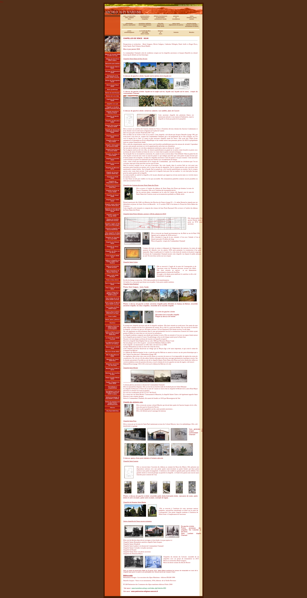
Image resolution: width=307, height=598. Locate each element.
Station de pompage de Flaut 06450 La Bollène (112, 398)
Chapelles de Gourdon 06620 (112, 159)
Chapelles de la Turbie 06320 (112, 200)
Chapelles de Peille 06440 (112, 177)
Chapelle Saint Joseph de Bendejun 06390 (112, 126)
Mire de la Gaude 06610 (112, 351)
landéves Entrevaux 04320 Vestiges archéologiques (113, 327)
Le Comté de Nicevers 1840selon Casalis (145, 32)
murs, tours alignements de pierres (176, 24)
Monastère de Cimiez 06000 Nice (112, 360)
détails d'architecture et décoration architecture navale (160, 17)
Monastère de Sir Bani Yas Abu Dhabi (112, 364)
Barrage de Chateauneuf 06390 (113, 72)
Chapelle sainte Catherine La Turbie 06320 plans (112, 205)
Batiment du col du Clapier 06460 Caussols (112, 76)
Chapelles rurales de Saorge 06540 (112, 215)
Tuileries (112, 407)
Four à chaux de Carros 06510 (113, 288)
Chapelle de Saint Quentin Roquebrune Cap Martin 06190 (112, 210)
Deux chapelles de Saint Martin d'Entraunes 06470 (112, 233)
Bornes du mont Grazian (112, 92)
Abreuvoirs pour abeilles (112, 63)
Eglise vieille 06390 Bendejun (112, 276)
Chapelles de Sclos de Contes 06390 (112, 191)
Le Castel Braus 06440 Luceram (112, 338)
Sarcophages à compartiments (112, 387)
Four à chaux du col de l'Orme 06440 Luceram (112, 298)
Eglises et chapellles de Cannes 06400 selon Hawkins (113, 262)
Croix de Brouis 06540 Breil (112, 256)
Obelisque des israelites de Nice (112, 373)
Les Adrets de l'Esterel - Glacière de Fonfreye (113, 343)
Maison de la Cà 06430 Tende (112, 347)
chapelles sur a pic (112, 103)
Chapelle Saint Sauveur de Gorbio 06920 (113, 150)
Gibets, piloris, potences (112, 319)
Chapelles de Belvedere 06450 (113, 121)
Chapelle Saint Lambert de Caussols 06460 (113, 145)
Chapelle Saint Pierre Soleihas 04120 (112, 112)
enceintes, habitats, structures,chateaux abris (145, 25)
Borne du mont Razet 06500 (113, 85)
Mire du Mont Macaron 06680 (112, 355)
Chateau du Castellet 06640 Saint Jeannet (112, 220)
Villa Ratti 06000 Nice (112, 411)
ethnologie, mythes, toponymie (129, 24)
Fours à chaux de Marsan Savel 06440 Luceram (112, 303)
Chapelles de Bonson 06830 (112, 136)
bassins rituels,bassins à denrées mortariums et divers (191, 25)
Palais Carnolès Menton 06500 (113, 378)
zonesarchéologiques (129, 31)
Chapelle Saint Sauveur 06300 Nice (113, 186)
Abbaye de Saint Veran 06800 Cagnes (112, 59)
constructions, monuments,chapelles (145, 17)
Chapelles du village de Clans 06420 (113, 154)
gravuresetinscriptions (176, 17)
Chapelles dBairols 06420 (112, 117)
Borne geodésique (112, 89)
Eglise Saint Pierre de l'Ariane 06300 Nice (112, 271)
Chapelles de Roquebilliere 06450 (112, 182)
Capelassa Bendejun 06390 (113, 100)
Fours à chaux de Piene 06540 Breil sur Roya (113, 312)
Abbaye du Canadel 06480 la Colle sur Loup (112, 55)
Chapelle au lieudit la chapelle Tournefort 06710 (112, 107)
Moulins (191, 32)
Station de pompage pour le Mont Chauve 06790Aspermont (112, 403)
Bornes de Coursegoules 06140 (112, 81)
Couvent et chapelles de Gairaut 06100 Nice (113, 229)
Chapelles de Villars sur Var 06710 (113, 251)
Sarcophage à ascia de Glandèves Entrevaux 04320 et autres (112, 393)
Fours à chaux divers (112, 280)
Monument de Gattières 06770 (112, 369)
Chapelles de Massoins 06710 (112, 168)
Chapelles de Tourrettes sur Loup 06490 (113, 238)
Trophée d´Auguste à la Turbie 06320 (112, 382)
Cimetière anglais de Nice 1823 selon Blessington (112, 224)
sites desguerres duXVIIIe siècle (160, 25)
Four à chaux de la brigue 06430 (112, 283)
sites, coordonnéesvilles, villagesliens (129, 17)
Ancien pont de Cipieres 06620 (113, 67)
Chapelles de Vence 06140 (112, 247)
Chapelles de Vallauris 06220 (112, 242)
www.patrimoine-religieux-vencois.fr (144, 591)
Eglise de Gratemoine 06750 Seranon (112, 266)
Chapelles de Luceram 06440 (112, 163)
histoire (176, 32)
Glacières (112, 322)
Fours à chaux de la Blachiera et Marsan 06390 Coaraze (112, 294)
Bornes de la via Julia (112, 96)
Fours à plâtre (112, 316)
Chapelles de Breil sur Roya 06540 (112, 141)
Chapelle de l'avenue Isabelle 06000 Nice (112, 173)
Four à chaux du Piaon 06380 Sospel (112, 308)
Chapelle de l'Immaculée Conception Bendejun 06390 (112, 131)
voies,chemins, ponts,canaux (192, 17)
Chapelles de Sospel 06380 (113, 195)
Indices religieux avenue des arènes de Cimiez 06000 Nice (112, 333)
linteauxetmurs (160, 32)
